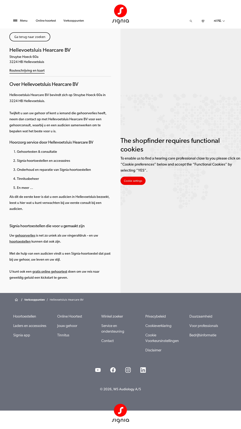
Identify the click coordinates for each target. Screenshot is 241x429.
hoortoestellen (20, 242)
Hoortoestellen (24, 317)
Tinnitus (63, 335)
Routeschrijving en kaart (27, 71)
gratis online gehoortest (49, 272)
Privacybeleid (155, 317)
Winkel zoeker (112, 317)
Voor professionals (203, 326)
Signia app (21, 335)
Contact (107, 341)
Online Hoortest (69, 317)
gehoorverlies (25, 236)
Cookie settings (133, 180)
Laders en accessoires (29, 326)
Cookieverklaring (158, 326)
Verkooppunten (73, 20)
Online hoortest (46, 20)
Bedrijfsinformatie (202, 335)
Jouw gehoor (67, 326)
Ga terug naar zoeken (29, 37)
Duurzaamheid (200, 317)
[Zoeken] (191, 21)
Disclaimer (153, 350)
